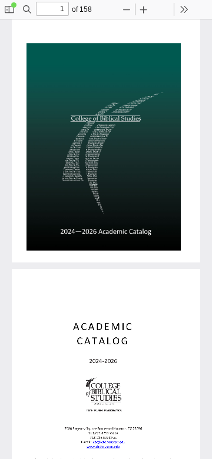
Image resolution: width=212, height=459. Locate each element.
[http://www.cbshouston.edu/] (103, 447)
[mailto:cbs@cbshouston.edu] (109, 442)
